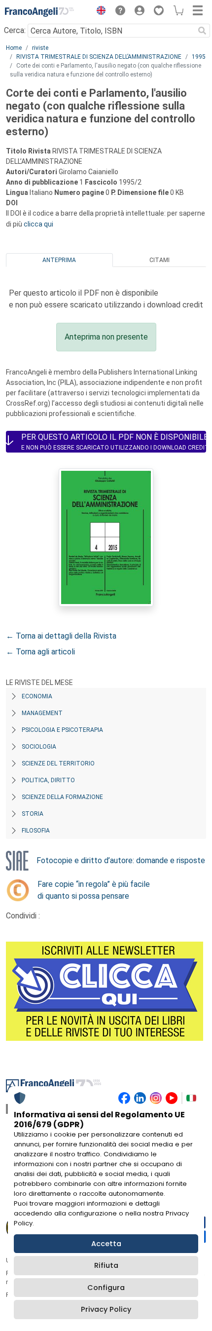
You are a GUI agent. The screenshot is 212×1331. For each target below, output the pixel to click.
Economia (37, 696)
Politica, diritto (48, 780)
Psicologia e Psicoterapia (62, 729)
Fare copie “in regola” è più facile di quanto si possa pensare (93, 890)
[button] (98, 12)
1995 (199, 56)
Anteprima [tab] (59, 260)
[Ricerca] (202, 31)
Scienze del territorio (58, 763)
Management (42, 713)
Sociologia (39, 746)
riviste (40, 47)
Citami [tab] (159, 260)
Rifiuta (106, 1265)
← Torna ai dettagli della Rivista (61, 636)
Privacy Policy (106, 1309)
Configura (106, 1288)
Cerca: (15, 30)
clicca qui (38, 224)
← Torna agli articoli (40, 651)
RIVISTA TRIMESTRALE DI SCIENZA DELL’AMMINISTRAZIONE (98, 56)
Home (14, 47)
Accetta (106, 1244)
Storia (32, 813)
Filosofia (36, 830)
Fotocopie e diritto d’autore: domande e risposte (120, 860)
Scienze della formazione (62, 797)
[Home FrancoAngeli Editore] (39, 12)
